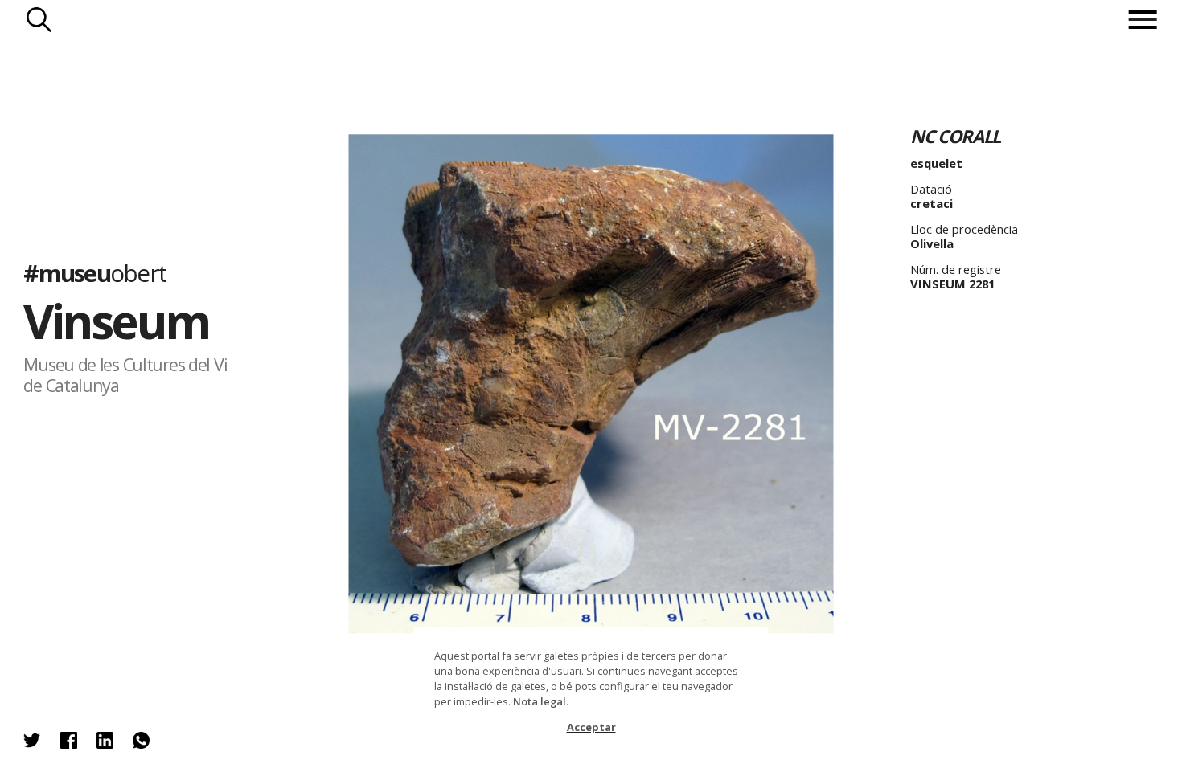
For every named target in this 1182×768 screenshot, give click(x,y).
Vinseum (115, 320)
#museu (94, 273)
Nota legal (539, 701)
